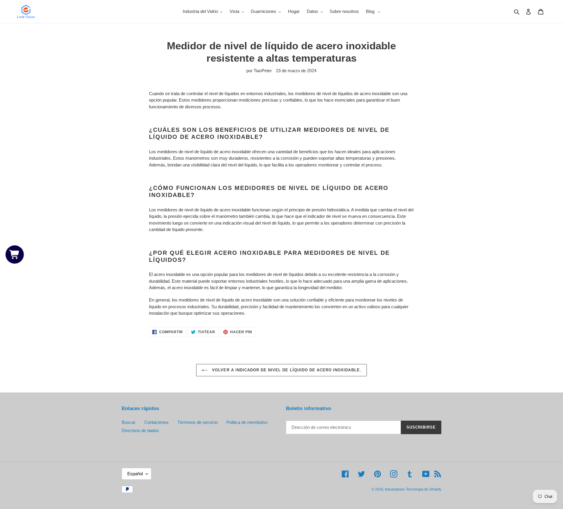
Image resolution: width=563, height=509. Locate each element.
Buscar (128, 422)
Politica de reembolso (246, 422)
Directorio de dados (140, 430)
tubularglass (395, 489)
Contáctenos (156, 422)
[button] (14, 254)
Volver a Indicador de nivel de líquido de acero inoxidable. (286, 370)
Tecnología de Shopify (423, 489)
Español (135, 473)
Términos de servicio (197, 422)
